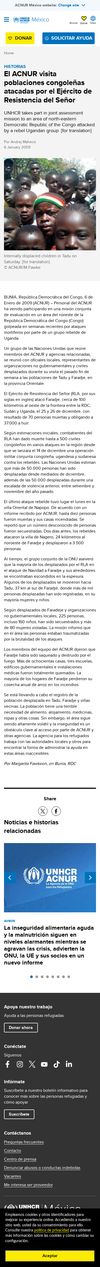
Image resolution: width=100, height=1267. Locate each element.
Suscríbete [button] (19, 1114)
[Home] (31, 20)
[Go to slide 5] (54, 978)
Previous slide (9, 877)
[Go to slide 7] (64, 978)
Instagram (19, 1064)
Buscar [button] (74, 23)
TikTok (56, 1064)
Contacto (12, 1151)
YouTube (44, 1064)
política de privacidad (51, 1230)
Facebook (7, 1064)
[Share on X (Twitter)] (42, 811)
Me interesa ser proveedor (28, 1185)
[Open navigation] (6, 20)
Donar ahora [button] (21, 1027)
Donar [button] (83, 23)
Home (9, 53)
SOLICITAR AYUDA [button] (71, 38)
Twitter (32, 1064)
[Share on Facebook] (56, 811)
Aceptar (50, 1256)
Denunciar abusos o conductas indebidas (42, 1168)
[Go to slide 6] (59, 978)
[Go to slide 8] (70, 978)
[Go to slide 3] (43, 978)
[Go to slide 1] (32, 978)
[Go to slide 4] (48, 978)
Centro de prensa (20, 1159)
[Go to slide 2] (38, 978)
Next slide (90, 877)
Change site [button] (68, 5)
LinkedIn (68, 1064)
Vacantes (12, 1176)
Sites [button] (93, 23)
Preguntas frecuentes (24, 1142)
